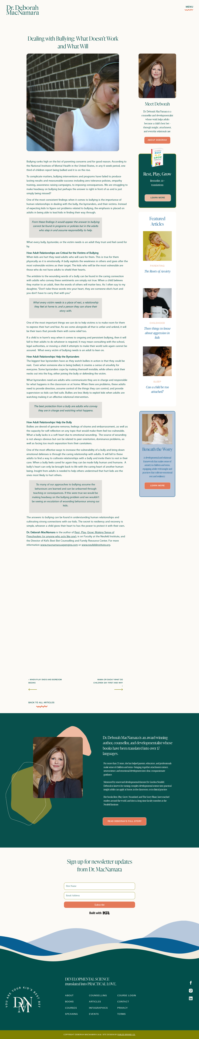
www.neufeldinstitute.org (96, 545)
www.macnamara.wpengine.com (59, 545)
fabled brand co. (126, 1035)
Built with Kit (99, 913)
